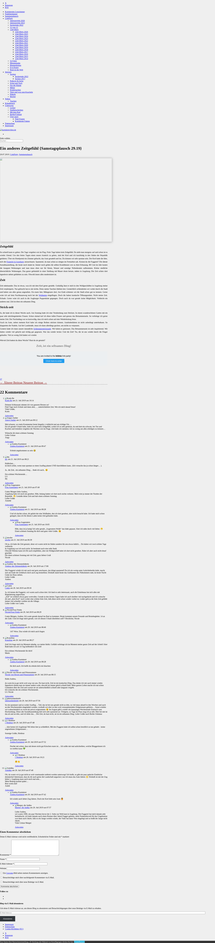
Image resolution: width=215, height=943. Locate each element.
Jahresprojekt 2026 (17, 21)
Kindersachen (15, 90)
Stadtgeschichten (16, 110)
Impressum (9, 126)
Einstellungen (79, 942)
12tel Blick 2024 (21, 36)
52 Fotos (13, 61)
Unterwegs (9, 105)
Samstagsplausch (11, 16)
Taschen (13, 101)
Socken (13, 74)
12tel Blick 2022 (21, 41)
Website (3, 868)
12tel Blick (14, 30)
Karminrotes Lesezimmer (15, 12)
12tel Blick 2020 (21, 45)
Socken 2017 (20, 79)
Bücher (13, 97)
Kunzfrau (8, 640)
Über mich (14, 117)
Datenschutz (10, 123)
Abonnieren (7, 919)
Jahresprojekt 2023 (17, 23)
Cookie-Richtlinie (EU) (14, 929)
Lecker (12, 108)
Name (3, 859)
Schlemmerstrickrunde (42, 329)
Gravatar (9, 873)
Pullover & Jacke (16, 81)
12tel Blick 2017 (21, 52)
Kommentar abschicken (9, 886)
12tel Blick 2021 (21, 43)
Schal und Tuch (16, 83)
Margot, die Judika (22, 807)
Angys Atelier (10, 420)
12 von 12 (14, 27)
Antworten (9, 416)
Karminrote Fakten (22, 121)
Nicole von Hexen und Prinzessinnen (19, 675)
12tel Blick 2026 (21, 32)
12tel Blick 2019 (21, 47)
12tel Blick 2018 (21, 50)
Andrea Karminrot (17, 446)
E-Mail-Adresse (7, 864)
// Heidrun (9, 723)
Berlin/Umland (16, 114)
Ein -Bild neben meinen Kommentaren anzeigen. (25, 873)
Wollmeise (43, 295)
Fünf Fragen (20, 119)
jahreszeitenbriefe (12, 701)
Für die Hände (15, 85)
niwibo (7, 540)
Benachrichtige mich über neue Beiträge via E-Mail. (23, 882)
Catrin (7, 588)
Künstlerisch (10, 103)
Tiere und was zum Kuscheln (21, 92)
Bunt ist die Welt (16, 70)
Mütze (12, 88)
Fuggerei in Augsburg (15, 262)
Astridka (8, 770)
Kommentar (5, 855)
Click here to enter (54, 361)
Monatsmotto (15, 63)
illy (6, 459)
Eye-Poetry (14, 68)
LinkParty (9, 18)
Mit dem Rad (15, 112)
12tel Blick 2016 (21, 54)
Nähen (7, 99)
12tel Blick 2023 (21, 38)
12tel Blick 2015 (21, 56)
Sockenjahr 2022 (16, 25)
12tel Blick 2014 (21, 59)
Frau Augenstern (11, 487)
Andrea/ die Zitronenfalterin (16, 566)
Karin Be (8, 400)
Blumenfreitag (15, 65)
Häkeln (13, 94)
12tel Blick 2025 (21, 34)
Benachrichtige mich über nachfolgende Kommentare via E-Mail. (28, 877)
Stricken (8, 72)
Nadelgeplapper (11, 14)
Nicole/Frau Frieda (12, 612)
